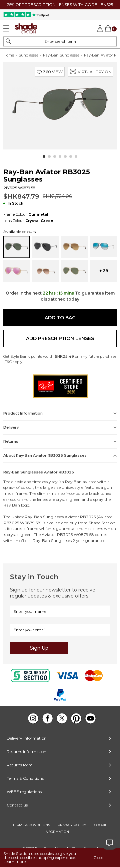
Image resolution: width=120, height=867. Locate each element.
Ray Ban (73, 481)
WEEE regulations (24, 791)
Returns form (20, 764)
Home (8, 55)
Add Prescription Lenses (60, 338)
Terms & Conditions (25, 778)
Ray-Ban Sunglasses (61, 55)
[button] (44, 156)
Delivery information (27, 738)
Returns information (26, 751)
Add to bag (60, 318)
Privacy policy (72, 825)
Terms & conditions (31, 825)
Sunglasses (28, 55)
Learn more (14, 861)
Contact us (17, 804)
